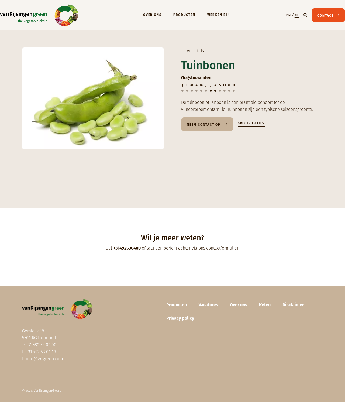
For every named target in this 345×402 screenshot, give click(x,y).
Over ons (152, 15)
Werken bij (218, 15)
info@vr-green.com (44, 358)
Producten (184, 15)
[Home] (39, 15)
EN (288, 15)
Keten (265, 304)
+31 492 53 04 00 (41, 344)
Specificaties (251, 123)
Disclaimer (293, 304)
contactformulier (222, 248)
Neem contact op (204, 125)
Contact (325, 16)
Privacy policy (180, 318)
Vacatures (208, 304)
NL (297, 15)
